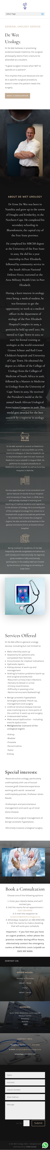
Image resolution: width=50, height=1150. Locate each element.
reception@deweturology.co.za (28, 1049)
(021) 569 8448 (25, 910)
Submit (38, 1123)
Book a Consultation (17, 96)
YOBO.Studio (31, 1147)
